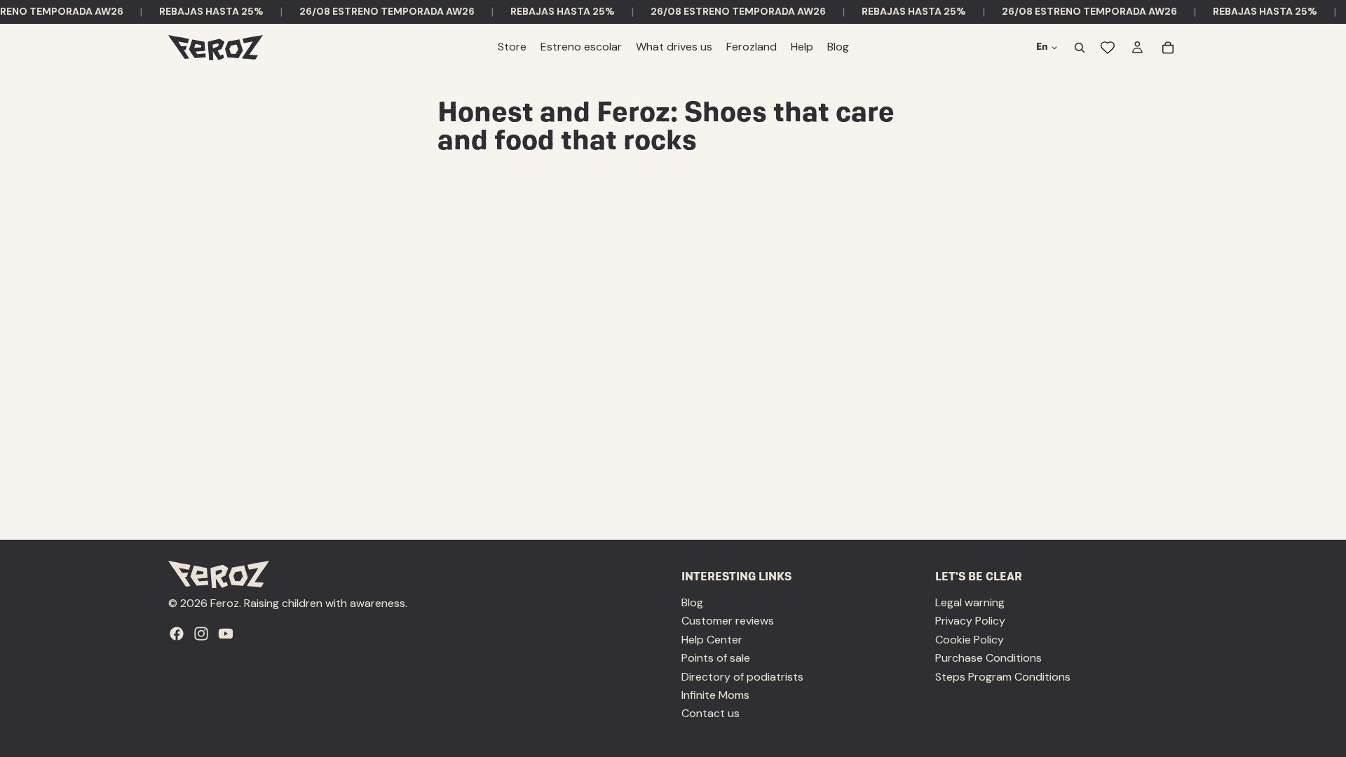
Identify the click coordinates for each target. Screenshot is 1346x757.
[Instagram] (201, 633)
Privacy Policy (970, 621)
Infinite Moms (715, 695)
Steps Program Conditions (1002, 676)
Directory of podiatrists (742, 676)
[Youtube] (225, 633)
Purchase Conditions (988, 657)
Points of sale (715, 657)
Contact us (710, 714)
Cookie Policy (969, 639)
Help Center (711, 639)
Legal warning (970, 602)
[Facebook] (176, 633)
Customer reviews (727, 621)
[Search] (1079, 47)
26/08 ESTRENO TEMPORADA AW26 (377, 11)
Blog (692, 602)
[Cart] (1168, 47)
